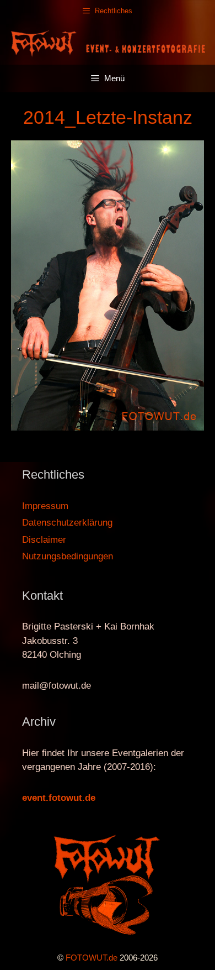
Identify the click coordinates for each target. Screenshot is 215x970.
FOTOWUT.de (91, 957)
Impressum (45, 506)
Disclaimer (44, 539)
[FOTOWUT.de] (107, 43)
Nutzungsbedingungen (67, 556)
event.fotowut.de (58, 798)
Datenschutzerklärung (67, 522)
